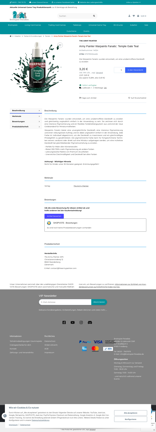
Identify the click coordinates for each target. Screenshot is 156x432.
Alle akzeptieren (130, 413)
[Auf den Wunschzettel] (60, 45)
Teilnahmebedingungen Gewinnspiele (26, 341)
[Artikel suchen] (94, 16)
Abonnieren (99, 302)
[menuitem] (12, 25)
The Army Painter (81, 186)
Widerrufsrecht (51, 345)
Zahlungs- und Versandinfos (22, 352)
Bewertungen (18, 121)
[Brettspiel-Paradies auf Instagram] (81, 322)
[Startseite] (10, 36)
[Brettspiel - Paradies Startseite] (19, 16)
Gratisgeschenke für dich (20, 345)
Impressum (13, 425)
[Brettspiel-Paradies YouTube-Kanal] (72, 322)
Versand (99, 73)
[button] (133, 2)
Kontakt (13, 349)
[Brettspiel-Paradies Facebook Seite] (64, 322)
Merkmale (16, 116)
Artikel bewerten (54, 216)
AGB (46, 349)
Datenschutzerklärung (40, 420)
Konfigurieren (130, 419)
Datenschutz (25, 425)
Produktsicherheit (20, 127)
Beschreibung (18, 110)
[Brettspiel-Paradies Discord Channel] (90, 322)
